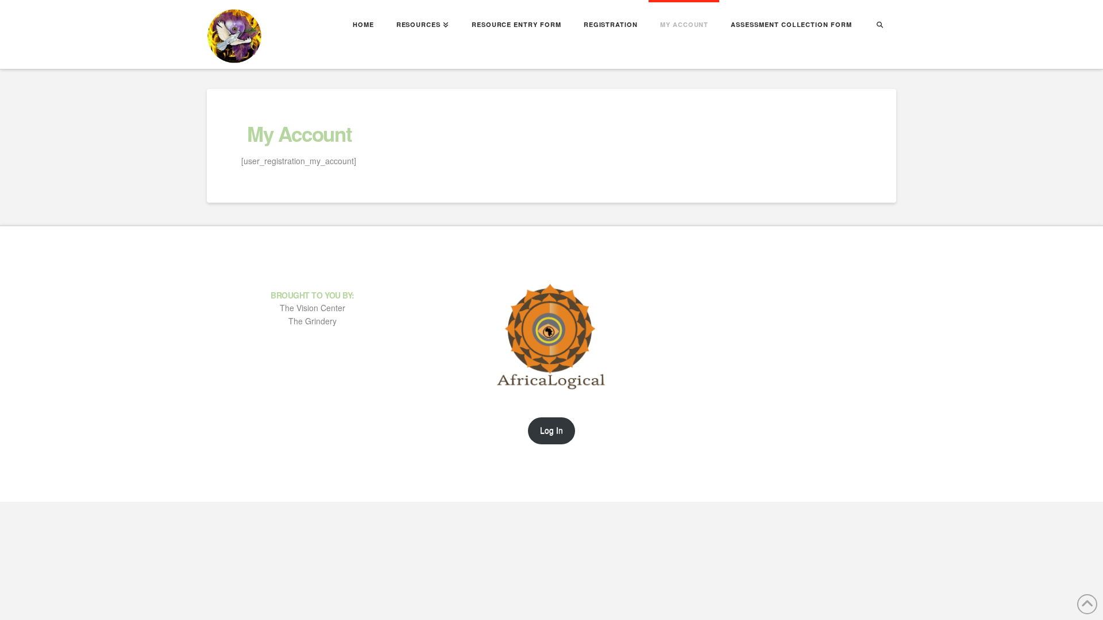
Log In (551, 430)
